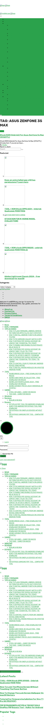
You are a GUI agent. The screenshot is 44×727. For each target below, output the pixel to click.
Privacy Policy (11, 313)
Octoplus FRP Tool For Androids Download (26, 99)
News (7, 19)
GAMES (7, 84)
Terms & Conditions (13, 315)
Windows (8, 90)
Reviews (8, 93)
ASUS (2, 131)
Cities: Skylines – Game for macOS (22, 86)
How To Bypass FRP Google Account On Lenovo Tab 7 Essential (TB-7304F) (24, 37)
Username (3, 446)
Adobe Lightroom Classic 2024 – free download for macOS (24, 77)
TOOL (7, 66)
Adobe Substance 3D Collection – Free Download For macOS (24, 73)
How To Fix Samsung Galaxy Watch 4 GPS (25, 34)
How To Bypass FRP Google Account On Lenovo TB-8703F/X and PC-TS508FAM (24, 49)
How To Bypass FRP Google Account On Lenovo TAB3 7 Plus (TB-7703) (24, 45)
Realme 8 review (15, 95)
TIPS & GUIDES (10, 23)
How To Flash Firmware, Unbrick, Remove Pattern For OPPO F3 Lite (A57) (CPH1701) (25, 26)
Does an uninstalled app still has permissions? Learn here (20, 181)
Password (3, 450)
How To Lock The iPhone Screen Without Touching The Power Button (19, 688)
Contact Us (9, 311)
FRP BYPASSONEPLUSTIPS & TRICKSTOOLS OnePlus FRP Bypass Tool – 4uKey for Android (21, 706)
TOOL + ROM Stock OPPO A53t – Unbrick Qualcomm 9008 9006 (23, 210)
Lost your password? (7, 460)
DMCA (7, 317)
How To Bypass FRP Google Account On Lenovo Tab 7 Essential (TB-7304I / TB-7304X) (24, 54)
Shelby (4, 145)
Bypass (8, 97)
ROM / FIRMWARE (11, 21)
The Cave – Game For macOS (20, 88)
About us (9, 309)
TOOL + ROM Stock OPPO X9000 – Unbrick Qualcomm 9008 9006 (19, 682)
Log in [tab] (7, 442)
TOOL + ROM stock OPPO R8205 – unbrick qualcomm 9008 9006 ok (24, 249)
